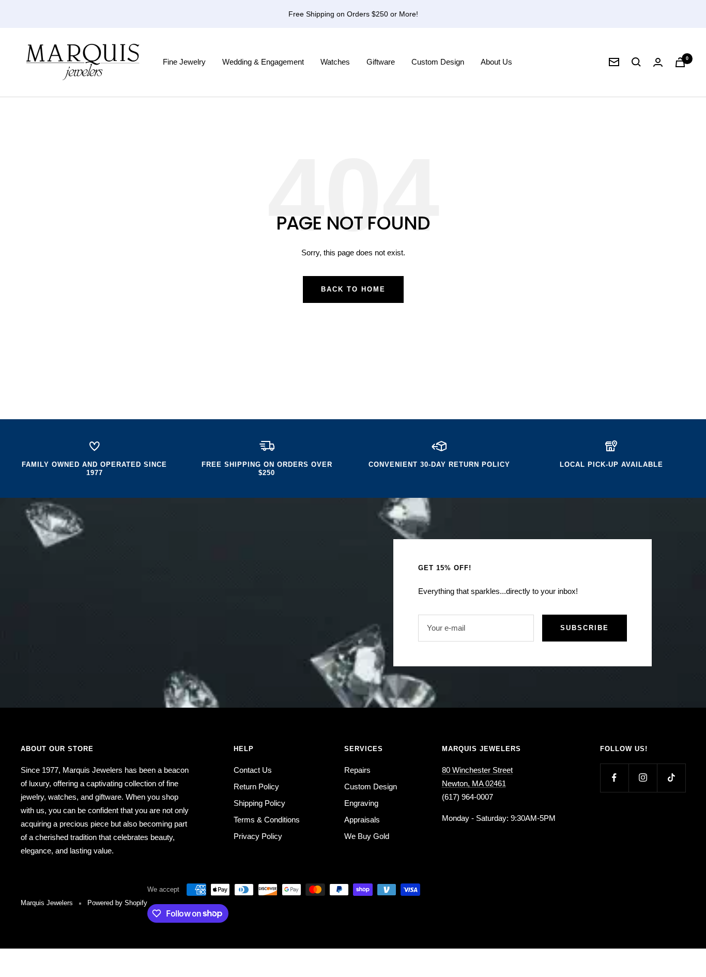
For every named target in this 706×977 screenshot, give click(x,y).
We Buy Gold (366, 836)
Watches (335, 61)
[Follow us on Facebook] (614, 778)
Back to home (353, 289)
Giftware (380, 61)
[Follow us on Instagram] (642, 778)
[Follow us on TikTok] (671, 778)
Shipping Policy (259, 803)
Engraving (361, 803)
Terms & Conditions (267, 819)
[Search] (636, 62)
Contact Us (253, 770)
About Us (496, 61)
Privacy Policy (258, 836)
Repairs (357, 770)
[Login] (658, 62)
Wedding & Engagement (263, 61)
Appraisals (362, 819)
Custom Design (437, 61)
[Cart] (680, 62)
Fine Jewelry (184, 61)
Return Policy (256, 786)
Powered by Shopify (117, 903)
